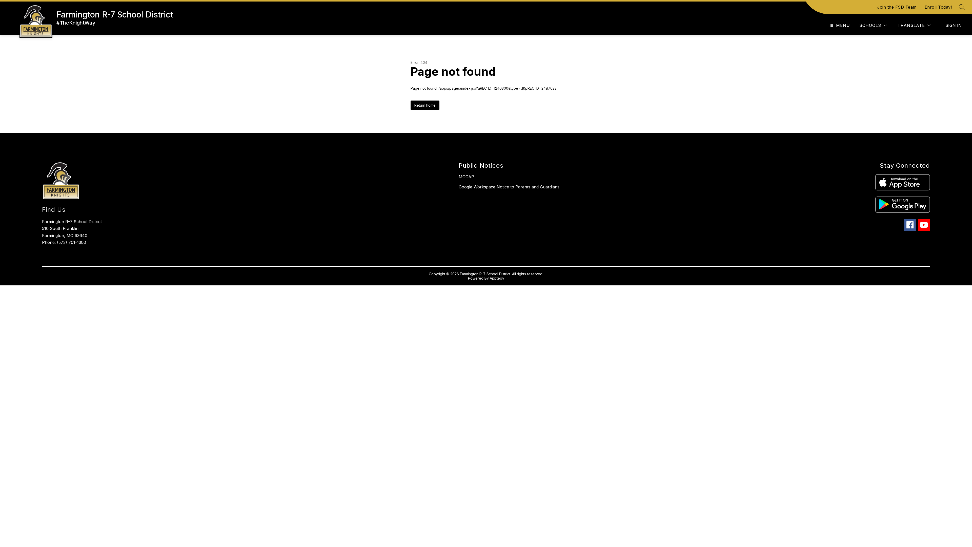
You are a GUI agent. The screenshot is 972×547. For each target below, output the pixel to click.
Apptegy (497, 278)
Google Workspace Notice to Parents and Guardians (509, 186)
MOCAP (466, 176)
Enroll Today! (938, 7)
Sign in (953, 25)
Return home (425, 105)
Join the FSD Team (897, 7)
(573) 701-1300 (71, 242)
